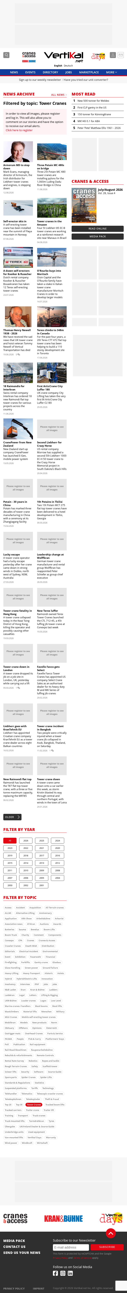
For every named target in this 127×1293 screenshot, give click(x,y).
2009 (41, 870)
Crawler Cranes (13, 945)
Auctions (44, 923)
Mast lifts (57, 1006)
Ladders (53, 989)
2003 (10, 885)
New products (39, 1022)
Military (60, 1011)
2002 (25, 885)
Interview (25, 984)
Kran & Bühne (37, 989)
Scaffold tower (49, 1066)
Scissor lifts (10, 1071)
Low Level (56, 1000)
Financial (50, 956)
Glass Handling (12, 967)
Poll (7, 1044)
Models (24, 1022)
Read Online (98, 228)
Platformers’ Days (54, 1038)
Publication (19, 1044)
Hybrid (8, 978)
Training (9, 1115)
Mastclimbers (12, 1011)
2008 (57, 870)
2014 (25, 862)
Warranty (51, 1137)
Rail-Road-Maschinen (15, 1049)
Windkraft (27, 1142)
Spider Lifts (46, 1077)
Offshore (23, 1027)
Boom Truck (11, 934)
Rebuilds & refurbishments (18, 1055)
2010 (25, 870)
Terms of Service (82, 1257)
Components (54, 934)
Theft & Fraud (52, 1099)
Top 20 (8, 1104)
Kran (23, 989)
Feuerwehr (35, 956)
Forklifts (25, 962)
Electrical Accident (28, 951)
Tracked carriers (13, 1110)
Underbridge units (14, 1131)
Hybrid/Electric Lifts (27, 978)
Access (8, 907)
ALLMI (8, 913)
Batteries (9, 929)
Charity (25, 934)
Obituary (9, 1027)
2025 (41, 840)
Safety (34, 1066)
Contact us (14, 1247)
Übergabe (10, 1126)
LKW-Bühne (11, 1000)
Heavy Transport (31, 973)
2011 (10, 870)
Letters (32, 995)
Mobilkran (10, 1022)
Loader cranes (28, 1000)
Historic (49, 973)
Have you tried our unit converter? (86, 80)
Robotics (33, 1060)
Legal (22, 995)
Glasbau (56, 962)
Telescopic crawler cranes (50, 1093)
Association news (13, 923)
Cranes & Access (47, 940)
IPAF (37, 984)
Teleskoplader (33, 1099)
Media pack (98, 236)
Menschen (46, 1011)
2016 (57, 855)
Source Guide (54, 1071)
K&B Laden (10, 989)
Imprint (38, 1288)
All (10, 840)
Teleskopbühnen (13, 1099)
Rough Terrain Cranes (16, 1066)
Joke (55, 984)
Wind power (11, 1142)
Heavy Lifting (11, 973)
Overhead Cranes (34, 1033)
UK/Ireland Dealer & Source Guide (37, 1126)
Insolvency (10, 984)
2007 (10, 877)
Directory (50, 72)
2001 (41, 885)
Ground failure (50, 967)
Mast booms (41, 1006)
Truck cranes (39, 1115)
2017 (41, 855)
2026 (25, 840)
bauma (22, 929)
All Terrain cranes (55, 907)
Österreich (51, 1027)
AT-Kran (31, 923)
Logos (43, 1000)
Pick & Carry (34, 1038)
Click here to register (19, 130)
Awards (57, 923)
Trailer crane (32, 1110)
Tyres (51, 1121)
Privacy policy (14, 1288)
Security (25, 1071)
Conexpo (9, 940)
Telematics (26, 1093)
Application (11, 918)
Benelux (35, 929)
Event (7, 956)
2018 (25, 855)
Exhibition (20, 956)
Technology (48, 1088)
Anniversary (45, 913)
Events (30, 72)
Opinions (37, 1027)
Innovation (47, 978)
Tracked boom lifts (54, 1104)
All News (57, 94)
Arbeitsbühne (43, 918)
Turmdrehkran (36, 1121)
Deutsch (68, 66)
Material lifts (30, 1011)
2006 (25, 877)
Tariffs (34, 1088)
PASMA (8, 1038)
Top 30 (19, 1104)
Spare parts (11, 1077)
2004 (57, 877)
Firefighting (11, 962)
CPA (20, 940)
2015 (10, 862)
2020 (57, 848)
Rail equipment (37, 1044)
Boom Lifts (49, 929)
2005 (41, 877)
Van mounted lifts (14, 1137)
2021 (41, 848)
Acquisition (35, 907)
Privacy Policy (60, 1257)
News (14, 72)
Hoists (60, 973)
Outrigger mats (12, 1033)
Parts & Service (55, 1033)
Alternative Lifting (25, 913)
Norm (54, 1022)
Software (38, 1071)
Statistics (39, 1082)
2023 (10, 848)
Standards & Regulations (17, 1082)
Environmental (50, 951)
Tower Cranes (34, 1104)
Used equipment (36, 1131)
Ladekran (10, 995)
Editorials (10, 951)
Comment (39, 934)
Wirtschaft (42, 1142)
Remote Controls (45, 1055)
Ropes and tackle (50, 1060)
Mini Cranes (11, 1017)
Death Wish (31, 945)
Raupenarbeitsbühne (42, 1049)
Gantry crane (41, 962)
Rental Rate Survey (14, 1060)
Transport (23, 1115)
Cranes (30, 940)
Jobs (68, 72)
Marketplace (89, 72)
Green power (31, 967)
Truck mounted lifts (14, 1121)
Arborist (59, 918)
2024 (57, 840)
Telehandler (11, 1093)
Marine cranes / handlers (17, 1006)
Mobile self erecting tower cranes (39, 1017)
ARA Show (26, 918)
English (58, 66)
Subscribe (107, 1247)
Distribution (48, 945)
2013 (41, 862)
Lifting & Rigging (49, 995)
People (20, 1038)
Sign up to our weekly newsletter (40, 80)
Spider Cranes (28, 1077)
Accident (20, 907)
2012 (57, 862)
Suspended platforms (16, 1088)
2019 (10, 855)
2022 (25, 848)
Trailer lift (49, 1110)
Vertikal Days (34, 1137)
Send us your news (22, 1253)
